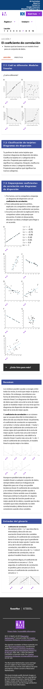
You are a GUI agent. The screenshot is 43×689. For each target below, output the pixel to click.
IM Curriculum (35, 1)
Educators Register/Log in (30, 9)
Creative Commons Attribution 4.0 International (20, 639)
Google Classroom (33, 7)
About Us (36, 3)
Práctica (18, 57)
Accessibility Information (26, 631)
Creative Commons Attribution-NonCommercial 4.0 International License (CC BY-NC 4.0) (21, 650)
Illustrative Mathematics (16, 646)
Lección (7, 57)
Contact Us (36, 5)
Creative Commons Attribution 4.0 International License (21, 655)
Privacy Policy (12, 631)
